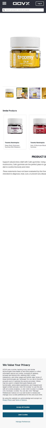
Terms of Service (21, 400)
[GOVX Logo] (21, 3)
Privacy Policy (7, 400)
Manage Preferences (23, 422)
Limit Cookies (23, 415)
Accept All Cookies (23, 407)
